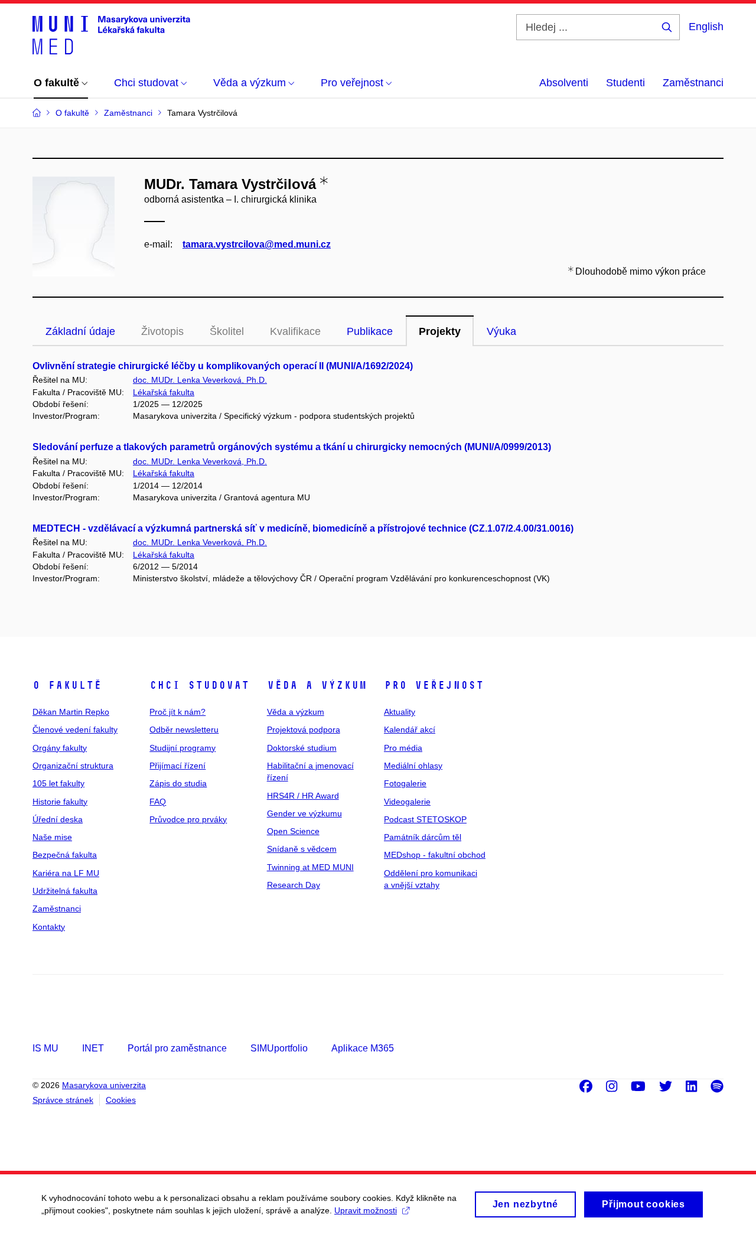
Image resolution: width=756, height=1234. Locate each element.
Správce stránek (62, 1100)
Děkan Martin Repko (70, 712)
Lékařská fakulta (163, 392)
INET (93, 1048)
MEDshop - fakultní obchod (434, 854)
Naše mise (52, 837)
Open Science (293, 831)
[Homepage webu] (111, 34)
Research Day (293, 885)
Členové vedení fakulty (75, 729)
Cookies (121, 1100)
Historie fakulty (59, 801)
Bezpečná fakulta (64, 854)
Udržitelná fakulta (64, 891)
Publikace (370, 331)
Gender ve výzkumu (304, 813)
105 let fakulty (58, 783)
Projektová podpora (303, 729)
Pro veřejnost (434, 685)
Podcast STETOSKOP (425, 819)
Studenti (625, 83)
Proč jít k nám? (177, 712)
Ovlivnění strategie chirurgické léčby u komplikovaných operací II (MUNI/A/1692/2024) (222, 366)
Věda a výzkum (317, 685)
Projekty (440, 331)
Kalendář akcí (409, 729)
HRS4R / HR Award (303, 795)
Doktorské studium (302, 748)
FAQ (157, 801)
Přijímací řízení (177, 765)
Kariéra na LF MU (65, 873)
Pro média (403, 748)
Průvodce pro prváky (188, 819)
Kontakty (48, 927)
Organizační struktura (72, 765)
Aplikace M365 (362, 1048)
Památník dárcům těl (422, 837)
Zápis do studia (178, 783)
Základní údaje (80, 331)
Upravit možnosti (365, 1210)
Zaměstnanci (693, 83)
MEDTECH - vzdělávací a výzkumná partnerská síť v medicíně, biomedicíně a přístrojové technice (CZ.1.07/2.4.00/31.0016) (302, 528)
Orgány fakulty (59, 748)
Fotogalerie (405, 783)
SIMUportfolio (279, 1048)
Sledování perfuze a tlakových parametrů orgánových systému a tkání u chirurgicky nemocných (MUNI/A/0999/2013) (291, 447)
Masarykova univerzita (104, 1085)
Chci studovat (199, 685)
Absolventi (563, 83)
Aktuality (399, 712)
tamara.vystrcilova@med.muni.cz (257, 244)
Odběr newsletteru (184, 729)
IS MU (45, 1048)
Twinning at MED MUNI (310, 867)
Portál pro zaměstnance (177, 1048)
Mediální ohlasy (413, 765)
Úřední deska (57, 819)
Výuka (501, 331)
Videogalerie (407, 801)
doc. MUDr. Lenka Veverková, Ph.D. (200, 380)
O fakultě (67, 685)
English (706, 26)
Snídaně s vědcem (302, 849)
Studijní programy (182, 748)
